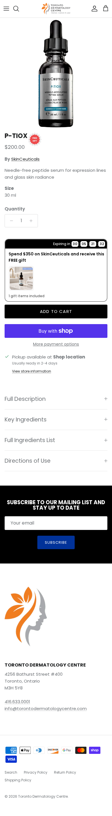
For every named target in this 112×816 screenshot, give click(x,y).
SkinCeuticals (25, 159)
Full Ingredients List (30, 440)
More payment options (56, 344)
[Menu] (6, 8)
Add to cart (56, 311)
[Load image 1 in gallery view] (56, 73)
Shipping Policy (18, 780)
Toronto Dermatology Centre (43, 796)
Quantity (15, 209)
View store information (31, 371)
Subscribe (56, 542)
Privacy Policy (35, 772)
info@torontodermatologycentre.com (46, 708)
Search (11, 772)
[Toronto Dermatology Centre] (56, 9)
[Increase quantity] (33, 220)
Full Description (25, 399)
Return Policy (65, 772)
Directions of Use (28, 461)
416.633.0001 (17, 702)
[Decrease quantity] (10, 220)
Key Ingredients (26, 419)
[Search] (19, 8)
